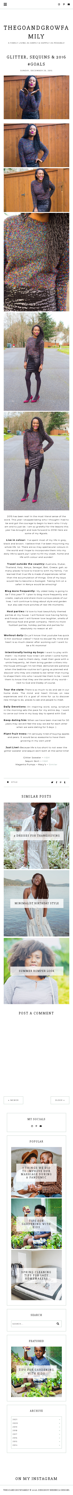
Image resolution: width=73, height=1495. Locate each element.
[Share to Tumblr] (65, 782)
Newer (14, 1100)
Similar (53, 764)
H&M (47, 757)
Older (59, 1100)
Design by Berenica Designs (53, 1490)
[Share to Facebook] (56, 782)
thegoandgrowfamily (16, 1490)
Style (14, 782)
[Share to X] (52, 782)
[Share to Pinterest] (61, 782)
